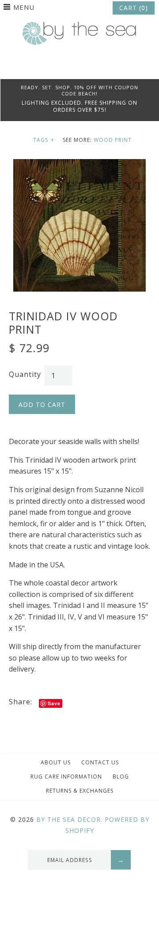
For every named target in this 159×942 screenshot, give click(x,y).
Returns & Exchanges (80, 790)
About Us (56, 762)
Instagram (91, 68)
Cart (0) (133, 8)
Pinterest (79, 68)
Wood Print (113, 140)
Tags (43, 140)
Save (54, 703)
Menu (23, 7)
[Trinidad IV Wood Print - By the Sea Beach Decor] (79, 164)
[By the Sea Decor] (79, 26)
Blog (121, 776)
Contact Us (100, 762)
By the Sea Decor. (69, 819)
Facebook (67, 68)
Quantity (25, 374)
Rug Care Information (66, 776)
